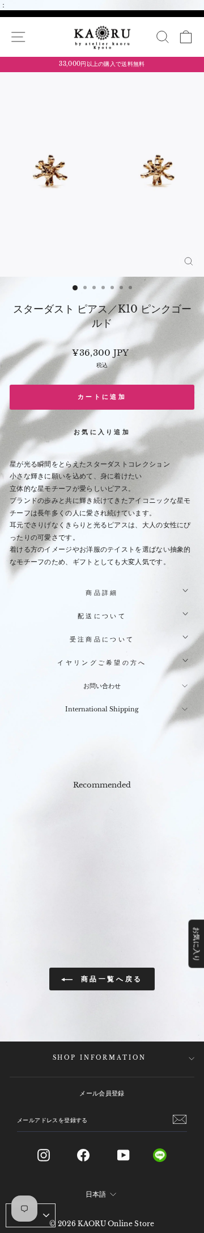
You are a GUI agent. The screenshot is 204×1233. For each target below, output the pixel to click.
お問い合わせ (102, 686)
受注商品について (102, 639)
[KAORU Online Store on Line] (168, 1155)
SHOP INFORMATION (99, 1058)
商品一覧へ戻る (110, 978)
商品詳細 (102, 593)
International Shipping (102, 709)
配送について (102, 616)
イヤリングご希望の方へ (101, 663)
